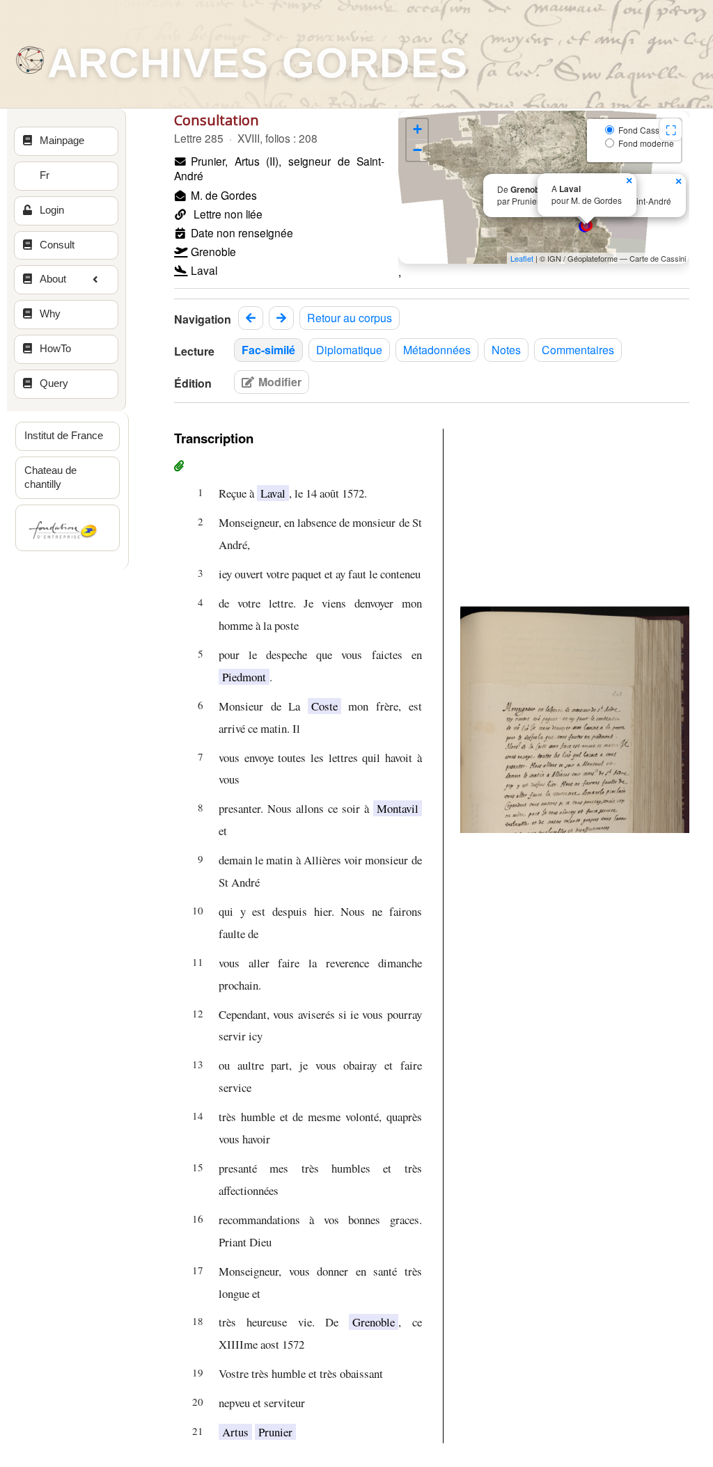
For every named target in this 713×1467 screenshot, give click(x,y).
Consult (57, 245)
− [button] (417, 150)
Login (52, 210)
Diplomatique (349, 350)
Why (50, 313)
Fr (44, 175)
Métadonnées (437, 350)
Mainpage (62, 140)
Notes (506, 350)
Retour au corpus (349, 318)
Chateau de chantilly (50, 477)
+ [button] (417, 129)
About (53, 279)
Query (54, 383)
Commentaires (578, 350)
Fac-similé (268, 350)
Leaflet (521, 258)
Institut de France (63, 435)
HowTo (55, 348)
